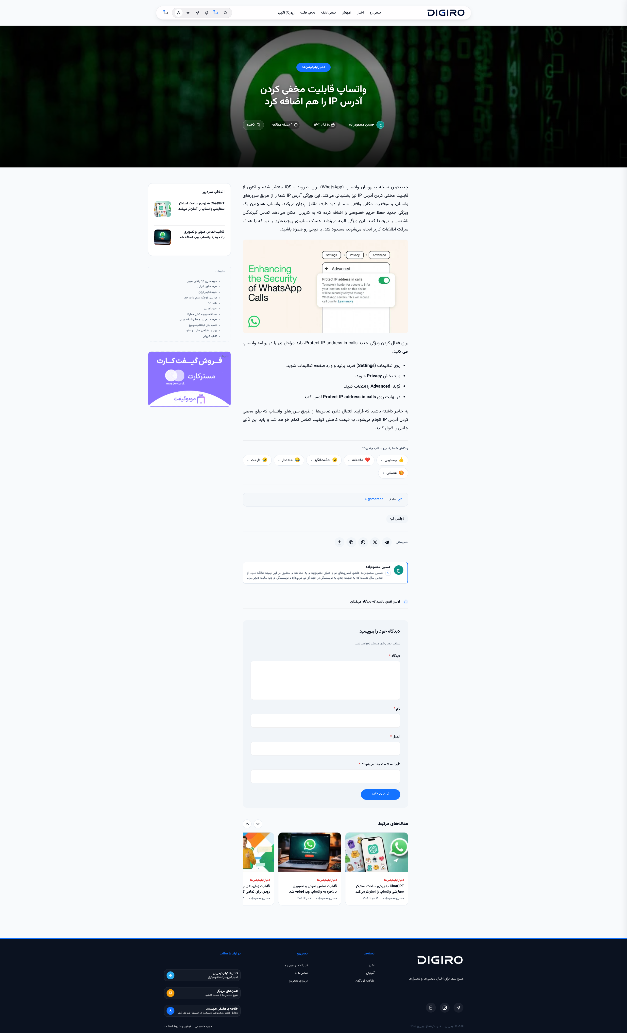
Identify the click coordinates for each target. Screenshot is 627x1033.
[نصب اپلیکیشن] (431, 1008)
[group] (325, 869)
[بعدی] (247, 824)
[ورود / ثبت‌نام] (179, 13)
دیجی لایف (328, 13)
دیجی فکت (307, 13)
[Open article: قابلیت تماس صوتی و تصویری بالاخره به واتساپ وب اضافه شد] (162, 237)
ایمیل (395, 736)
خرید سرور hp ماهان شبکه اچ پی (198, 320)
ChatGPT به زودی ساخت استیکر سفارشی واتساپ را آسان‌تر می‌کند (201, 206)
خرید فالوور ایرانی (207, 287)
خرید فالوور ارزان (208, 292)
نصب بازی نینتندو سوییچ (203, 325)
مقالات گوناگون (365, 980)
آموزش (346, 13)
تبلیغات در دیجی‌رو (296, 965)
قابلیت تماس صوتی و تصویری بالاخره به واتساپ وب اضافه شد (202, 235)
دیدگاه (394, 656)
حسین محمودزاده (361, 125)
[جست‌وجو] (225, 13)
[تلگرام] (458, 1008)
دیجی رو (375, 13)
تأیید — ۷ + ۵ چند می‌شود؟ (379, 764)
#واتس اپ (397, 519)
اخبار (360, 13)
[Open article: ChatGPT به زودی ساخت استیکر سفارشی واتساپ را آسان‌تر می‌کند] (162, 209)
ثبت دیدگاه (380, 794)
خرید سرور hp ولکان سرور (202, 281)
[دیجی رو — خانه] (446, 12)
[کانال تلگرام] (197, 13)
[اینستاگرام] (445, 1008)
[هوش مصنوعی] (216, 13)
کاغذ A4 (212, 303)
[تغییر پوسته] (188, 13)
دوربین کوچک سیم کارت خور (200, 298)
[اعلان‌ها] (207, 13)
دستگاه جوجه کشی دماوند (202, 314)
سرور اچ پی (210, 309)
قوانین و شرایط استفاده (177, 1026)
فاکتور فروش (210, 336)
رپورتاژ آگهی (286, 13)
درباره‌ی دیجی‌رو (298, 980)
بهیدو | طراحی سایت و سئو (201, 330)
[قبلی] (258, 824)
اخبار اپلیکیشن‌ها (313, 67)
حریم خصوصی (203, 1026)
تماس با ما (301, 973)
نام (397, 709)
